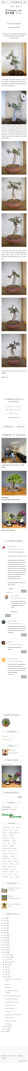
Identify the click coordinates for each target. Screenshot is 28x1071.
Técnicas (16, 874)
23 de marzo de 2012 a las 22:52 (18, 598)
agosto (7, 964)
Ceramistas (11, 835)
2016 (4, 942)
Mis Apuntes (4, 863)
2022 (4, 928)
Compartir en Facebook (14, 406)
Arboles (17, 417)
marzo (6, 976)
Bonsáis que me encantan (14, 832)
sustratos (17, 876)
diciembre (7, 954)
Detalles (9, 843)
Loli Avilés (15, 596)
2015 (4, 945)
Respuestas (9, 592)
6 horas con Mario (6, 827)
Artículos (4, 832)
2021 (4, 930)
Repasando (12, 871)
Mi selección (16, 861)
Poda (14, 866)
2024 (4, 923)
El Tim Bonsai (13, 659)
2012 (4, 952)
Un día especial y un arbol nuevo (13, 1014)
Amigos (11, 830)
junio (6, 969)
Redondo (7, 984)
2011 (4, 1031)
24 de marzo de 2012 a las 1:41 (15, 623)
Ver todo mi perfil (13, 752)
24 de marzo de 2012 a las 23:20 (15, 661)
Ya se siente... (8, 1024)
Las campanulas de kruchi (11, 1002)
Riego (17, 871)
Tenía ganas (8, 987)
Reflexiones (4, 871)
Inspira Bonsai (5, 856)
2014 (4, 947)
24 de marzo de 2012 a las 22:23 (15, 644)
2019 (4, 935)
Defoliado (14, 840)
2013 (4, 950)
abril (6, 974)
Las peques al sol (9, 1017)
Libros (14, 858)
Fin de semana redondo (11, 1021)
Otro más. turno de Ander (11, 999)
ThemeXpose (15, 1055)
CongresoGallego (6, 840)
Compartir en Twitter (15, 409)
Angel (10, 642)
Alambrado (4, 830)
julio (6, 967)
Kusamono (13, 856)
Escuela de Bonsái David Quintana (9, 848)
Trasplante (9, 874)
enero (6, 1028)
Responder (24, 591)
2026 (4, 918)
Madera (9, 861)
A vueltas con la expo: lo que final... (13, 466)
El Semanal (4, 845)
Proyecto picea (5, 869)
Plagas (9, 866)
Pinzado (4, 866)
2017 (4, 940)
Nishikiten (12, 863)
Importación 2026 (8, 530)
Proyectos (13, 869)
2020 (4, 933)
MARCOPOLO (12, 546)
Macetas (4, 861)
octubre (7, 959)
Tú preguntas (5, 876)
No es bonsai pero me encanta (13, 995)
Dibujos (14, 843)
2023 (4, 925)
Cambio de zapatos (10, 1008)
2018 (4, 937)
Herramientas (12, 853)
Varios (11, 876)
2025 (4, 920)
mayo (6, 971)
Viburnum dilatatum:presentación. (11, 498)
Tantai (3, 874)
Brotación (4, 835)
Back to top (21, 1061)
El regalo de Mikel (9, 1005)
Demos (3, 843)
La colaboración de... (6, 858)
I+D (17, 853)
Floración (4, 853)
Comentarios (7, 739)
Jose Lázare (12, 621)
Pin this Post (15, 413)
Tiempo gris (8, 1011)
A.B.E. (13, 827)
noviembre (8, 957)
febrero (7, 1026)
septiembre (8, 962)
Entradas (6, 736)
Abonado (18, 827)
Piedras (17, 863)
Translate (13, 809)
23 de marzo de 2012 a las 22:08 (15, 549)
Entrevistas (11, 845)
